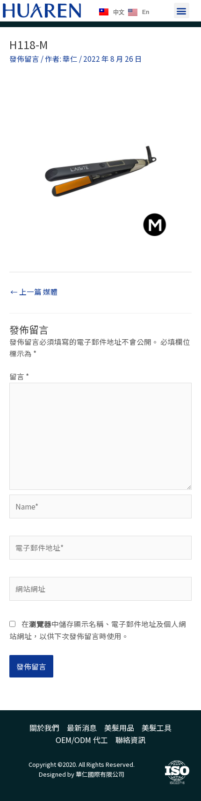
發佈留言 (24, 58)
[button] (181, 10)
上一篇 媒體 (34, 291)
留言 (19, 376)
